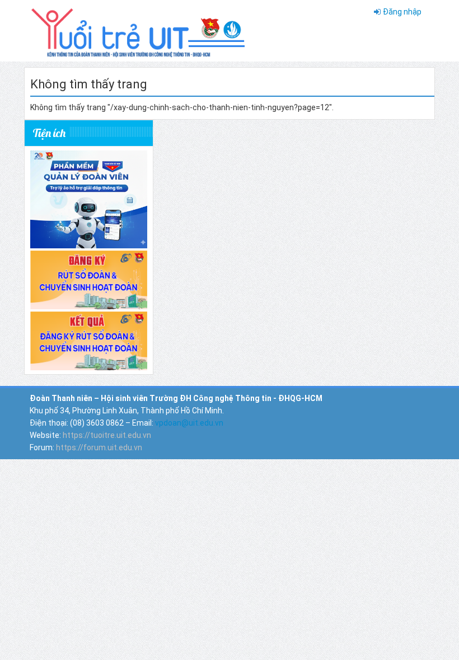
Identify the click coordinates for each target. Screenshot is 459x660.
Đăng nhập (402, 11)
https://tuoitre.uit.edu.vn (107, 435)
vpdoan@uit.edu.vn (189, 422)
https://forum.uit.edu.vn (99, 447)
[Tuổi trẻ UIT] (137, 30)
